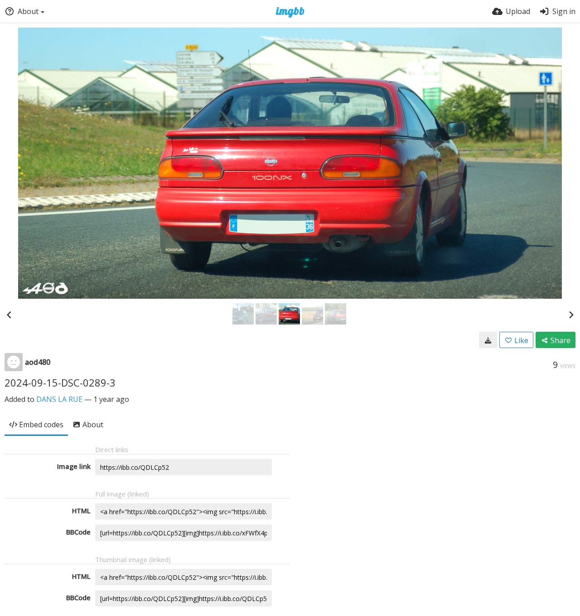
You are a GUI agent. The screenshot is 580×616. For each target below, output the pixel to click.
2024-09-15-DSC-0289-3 (60, 382)
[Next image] (571, 315)
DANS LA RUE (59, 399)
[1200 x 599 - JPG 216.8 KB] (488, 340)
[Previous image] (9, 315)
